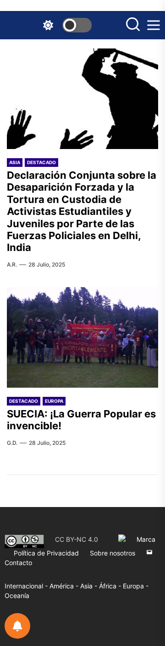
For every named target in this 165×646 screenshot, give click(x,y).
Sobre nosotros (112, 553)
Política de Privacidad (46, 553)
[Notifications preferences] (17, 626)
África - (111, 586)
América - (65, 586)
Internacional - (27, 586)
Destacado (41, 162)
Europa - (135, 586)
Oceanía (17, 595)
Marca (146, 539)
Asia (14, 162)
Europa (54, 401)
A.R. (12, 264)
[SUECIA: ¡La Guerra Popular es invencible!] (82, 337)
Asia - (89, 586)
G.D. (12, 442)
